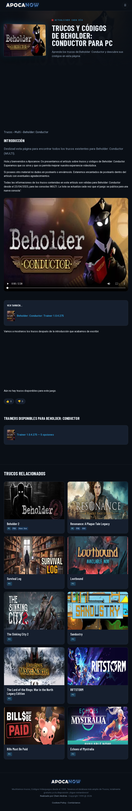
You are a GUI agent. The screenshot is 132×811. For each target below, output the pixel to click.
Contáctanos (74, 802)
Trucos (8, 132)
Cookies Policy (59, 802)
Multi (18, 132)
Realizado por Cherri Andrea (53, 796)
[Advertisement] (66, 92)
